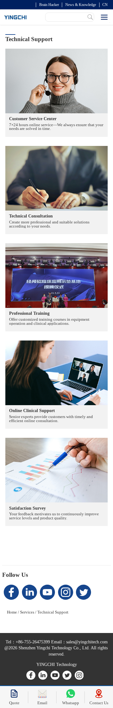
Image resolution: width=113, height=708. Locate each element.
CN (105, 5)
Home (12, 612)
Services (27, 612)
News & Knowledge (80, 5)
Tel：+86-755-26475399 (28, 642)
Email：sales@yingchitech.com (79, 642)
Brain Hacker (49, 5)
